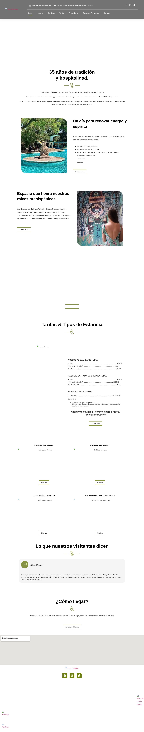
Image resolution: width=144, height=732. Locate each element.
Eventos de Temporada (91, 13)
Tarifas (61, 13)
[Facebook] (64, 675)
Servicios (51, 13)
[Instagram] (72, 675)
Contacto (107, 13)
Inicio (30, 13)
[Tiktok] (79, 675)
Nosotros (40, 13)
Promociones (73, 13)
